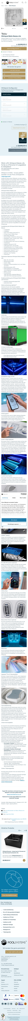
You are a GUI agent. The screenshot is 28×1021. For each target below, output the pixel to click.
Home (2, 5)
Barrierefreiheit (15, 1010)
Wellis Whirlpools (12, 5)
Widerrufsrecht (22, 1008)
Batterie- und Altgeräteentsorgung (14, 1014)
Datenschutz (9, 1010)
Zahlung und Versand (18, 975)
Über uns (16, 982)
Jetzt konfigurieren (13, 48)
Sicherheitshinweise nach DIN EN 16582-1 (14, 1012)
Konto (15, 970)
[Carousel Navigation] (14, 830)
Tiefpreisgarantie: (6, 176)
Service (2, 982)
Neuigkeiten (16, 984)
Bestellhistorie (17, 973)
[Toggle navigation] (2, 3)
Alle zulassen (14, 519)
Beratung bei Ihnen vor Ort (9, 927)
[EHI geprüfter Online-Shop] (25, 1003)
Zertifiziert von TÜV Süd (8, 917)
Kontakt (15, 988)
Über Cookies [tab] (23, 497)
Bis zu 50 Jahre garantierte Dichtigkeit (11, 912)
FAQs (2, 988)
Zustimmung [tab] (5, 497)
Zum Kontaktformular (9, 895)
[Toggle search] (22, 3)
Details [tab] (14, 497)
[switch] (3, 1019)
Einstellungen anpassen (13, 524)
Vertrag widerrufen (5, 990)
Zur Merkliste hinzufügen (19, 124)
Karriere (15, 990)
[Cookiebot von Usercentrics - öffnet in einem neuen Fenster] (21, 494)
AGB (17, 1008)
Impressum (13, 1008)
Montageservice (6, 929)
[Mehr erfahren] (24, 860)
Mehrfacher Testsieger (8, 924)
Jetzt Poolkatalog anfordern (8, 54)
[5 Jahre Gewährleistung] (25, 21)
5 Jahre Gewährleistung (8, 909)
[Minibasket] (25, 2)
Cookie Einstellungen (7, 1008)
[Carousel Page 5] (15, 28)
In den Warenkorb (18, 150)
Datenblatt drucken (19, 128)
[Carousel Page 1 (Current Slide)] (12, 28)
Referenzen (16, 986)
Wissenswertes (4, 986)
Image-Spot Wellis (10, 814)
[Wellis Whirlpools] (14, 34)
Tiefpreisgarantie (7, 932)
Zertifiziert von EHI (7, 922)
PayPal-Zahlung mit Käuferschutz (10, 914)
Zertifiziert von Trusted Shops (9, 919)
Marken (6, 5)
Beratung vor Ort (4, 984)
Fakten (20, 1010)
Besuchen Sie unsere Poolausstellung (11, 56)
